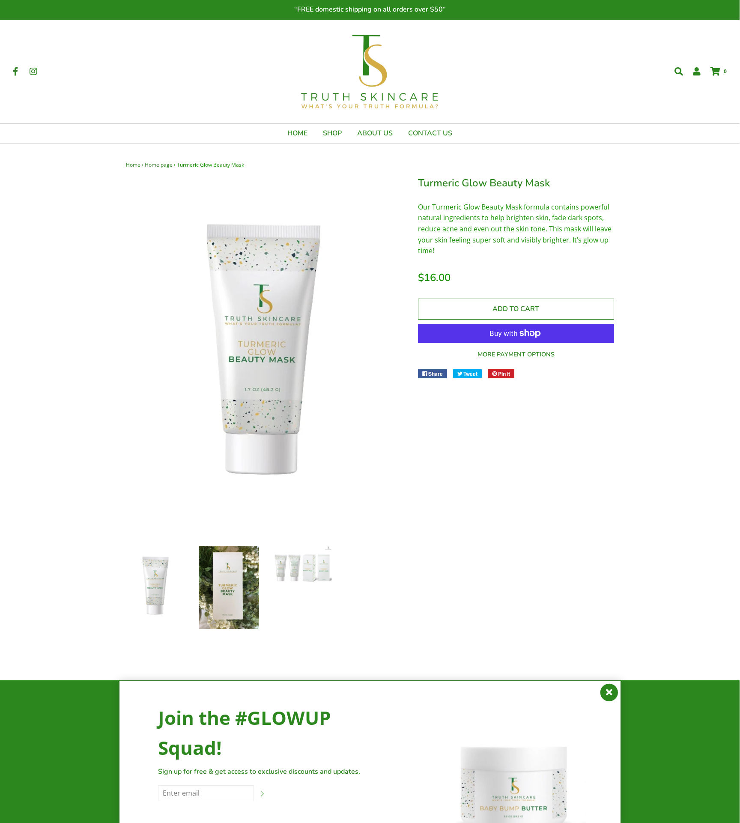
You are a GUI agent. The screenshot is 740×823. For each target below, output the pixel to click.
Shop (332, 133)
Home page (159, 164)
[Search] (674, 71)
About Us (375, 133)
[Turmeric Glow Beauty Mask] (156, 587)
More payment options (516, 354)
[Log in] (692, 71)
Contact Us (430, 133)
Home (297, 133)
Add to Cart (515, 309)
